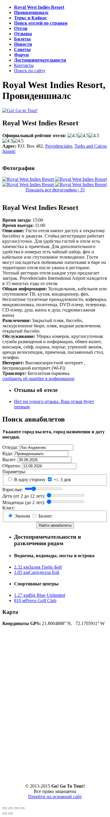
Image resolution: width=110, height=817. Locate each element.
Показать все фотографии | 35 (55, 189)
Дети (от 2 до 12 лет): (23, 495)
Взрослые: (12, 489)
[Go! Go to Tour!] (20, 110)
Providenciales (58, 146)
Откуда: (10, 447)
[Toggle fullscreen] (16, 808)
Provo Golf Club (35, 600)
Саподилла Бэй (36, 572)
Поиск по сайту (29, 70)
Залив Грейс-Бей (38, 567)
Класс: (8, 507)
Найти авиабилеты (55, 525)
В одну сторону (29, 479)
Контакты (24, 65)
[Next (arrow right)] (10, 813)
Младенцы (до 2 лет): (23, 502)
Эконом (21, 515)
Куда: (7, 453)
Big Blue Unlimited (39, 595)
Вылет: (9, 459)
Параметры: (14, 471)
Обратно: (11, 465)
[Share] (10, 808)
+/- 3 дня (62, 479)
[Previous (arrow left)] (4, 813)
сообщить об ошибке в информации (38, 378)
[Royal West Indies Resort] (28, 179)
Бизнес (44, 515)
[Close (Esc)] (4, 808)
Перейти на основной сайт (55, 796)
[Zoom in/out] (22, 808)
